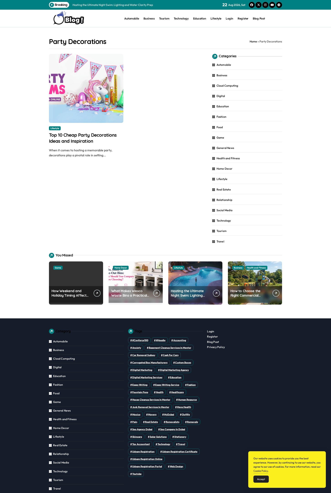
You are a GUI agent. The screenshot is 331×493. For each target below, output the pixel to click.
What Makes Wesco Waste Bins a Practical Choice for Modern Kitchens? (129, 297)
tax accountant (141, 444)
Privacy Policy (216, 347)
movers (152, 414)
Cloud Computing (227, 85)
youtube (137, 473)
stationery (180, 436)
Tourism (164, 18)
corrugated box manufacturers (149, 362)
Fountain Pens (140, 392)
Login (229, 18)
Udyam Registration (143, 451)
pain (134, 421)
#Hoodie (161, 340)
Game (220, 137)
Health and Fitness (228, 158)
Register (243, 18)
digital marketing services (147, 377)
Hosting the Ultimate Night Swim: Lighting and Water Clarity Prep (189, 295)
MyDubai (169, 414)
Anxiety (136, 347)
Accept (261, 479)
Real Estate (224, 189)
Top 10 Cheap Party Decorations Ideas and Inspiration (83, 138)
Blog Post (259, 18)
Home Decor (225, 168)
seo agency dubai (142, 429)
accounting (179, 340)
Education (199, 18)
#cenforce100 (140, 340)
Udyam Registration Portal (147, 466)
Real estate (151, 421)
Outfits (186, 414)
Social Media (224, 210)
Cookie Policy (260, 470)
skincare (137, 436)
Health (159, 392)
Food (220, 127)
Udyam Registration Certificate (179, 451)
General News (225, 148)
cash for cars (170, 355)
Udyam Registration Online (147, 459)
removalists (172, 421)
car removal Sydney (143, 355)
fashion (191, 384)
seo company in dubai (172, 429)
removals (192, 421)
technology (164, 444)
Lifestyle (215, 18)
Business (149, 18)
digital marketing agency (174, 370)
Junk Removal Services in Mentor (150, 407)
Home (253, 41)
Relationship (224, 200)
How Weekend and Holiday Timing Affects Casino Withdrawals (70, 295)
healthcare (177, 392)
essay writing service (167, 384)
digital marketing (142, 370)
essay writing (139, 384)
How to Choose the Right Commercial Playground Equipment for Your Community (248, 297)
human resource (187, 399)
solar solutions (158, 436)
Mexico (136, 414)
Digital (221, 96)
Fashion (221, 116)
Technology (181, 18)
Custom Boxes (183, 362)
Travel (220, 241)
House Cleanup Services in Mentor (151, 399)
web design (176, 466)
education (175, 377)
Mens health (184, 407)
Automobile (131, 18)
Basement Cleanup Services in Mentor (170, 347)
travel (181, 444)
